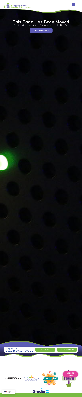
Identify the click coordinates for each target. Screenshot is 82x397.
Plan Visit (45, 350)
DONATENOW (70, 374)
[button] (73, 4)
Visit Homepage (41, 30)
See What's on (67, 350)
